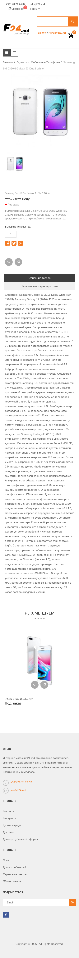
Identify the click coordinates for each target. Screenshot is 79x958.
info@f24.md (37, 4)
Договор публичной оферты (20, 839)
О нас (6, 860)
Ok (72, 902)
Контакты (8, 811)
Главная (8, 62)
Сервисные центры (15, 874)
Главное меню (15, 53)
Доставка (8, 832)
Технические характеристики (39, 286)
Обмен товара (12, 881)
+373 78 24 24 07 (15, 4)
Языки (33, 9)
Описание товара (40, 277)
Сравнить (44, 685)
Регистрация (57, 32)
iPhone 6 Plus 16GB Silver (19, 698)
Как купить (9, 818)
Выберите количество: (18, 226)
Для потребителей (14, 867)
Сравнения (18, 9)
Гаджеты (22, 62)
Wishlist (35, 685)
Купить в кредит (13, 825)
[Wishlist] (9, 262)
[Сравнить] (18, 262)
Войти (42, 32)
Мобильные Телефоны (45, 62)
